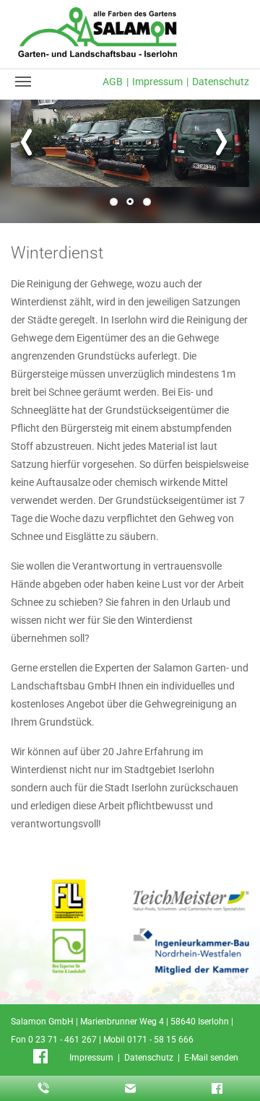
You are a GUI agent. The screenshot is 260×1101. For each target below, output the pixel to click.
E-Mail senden (211, 1058)
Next (227, 150)
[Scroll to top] (234, 1075)
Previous (32, 150)
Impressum (157, 81)
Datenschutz (220, 81)
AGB (113, 81)
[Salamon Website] (97, 32)
